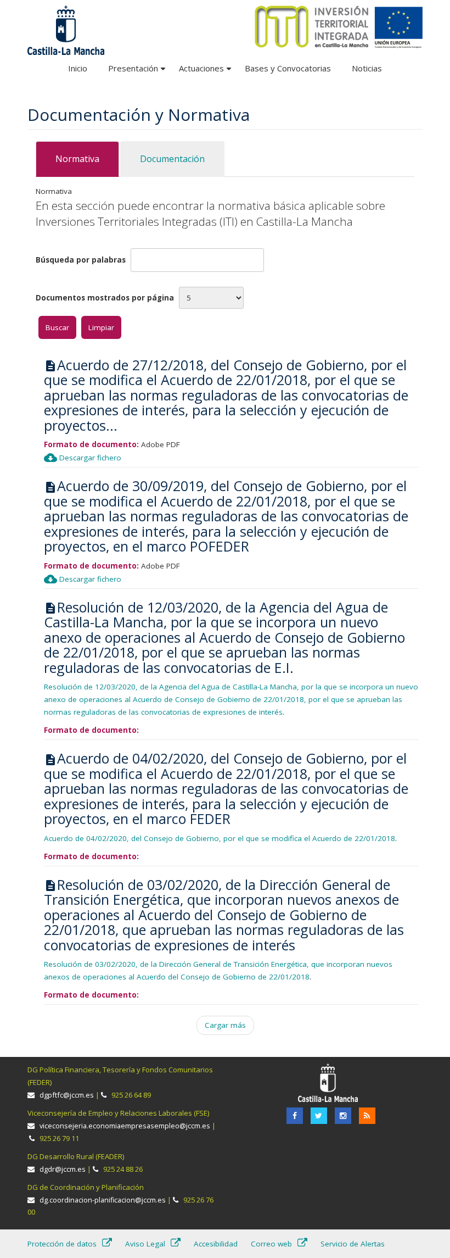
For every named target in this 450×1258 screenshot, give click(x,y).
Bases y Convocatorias (288, 68)
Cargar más (225, 1025)
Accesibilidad (216, 1244)
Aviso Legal (145, 1244)
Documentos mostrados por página (105, 298)
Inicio (77, 68)
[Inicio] (339, 26)
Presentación (138, 72)
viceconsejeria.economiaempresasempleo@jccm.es (125, 1126)
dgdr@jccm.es (63, 1169)
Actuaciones (206, 72)
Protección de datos (62, 1244)
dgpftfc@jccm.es (67, 1095)
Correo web (271, 1244)
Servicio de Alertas (352, 1244)
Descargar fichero (82, 458)
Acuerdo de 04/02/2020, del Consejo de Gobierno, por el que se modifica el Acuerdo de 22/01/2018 (219, 838)
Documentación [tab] (172, 159)
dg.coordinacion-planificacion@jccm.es (103, 1200)
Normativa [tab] (77, 159)
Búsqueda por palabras (81, 260)
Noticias (367, 68)
